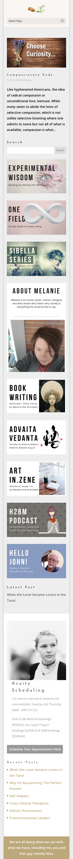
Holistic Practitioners (25, 811)
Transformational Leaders (29, 818)
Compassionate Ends (30, 75)
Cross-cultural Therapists (29, 803)
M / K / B (14, 80)
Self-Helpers (19, 796)
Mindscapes (25, 80)
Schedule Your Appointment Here (35, 749)
